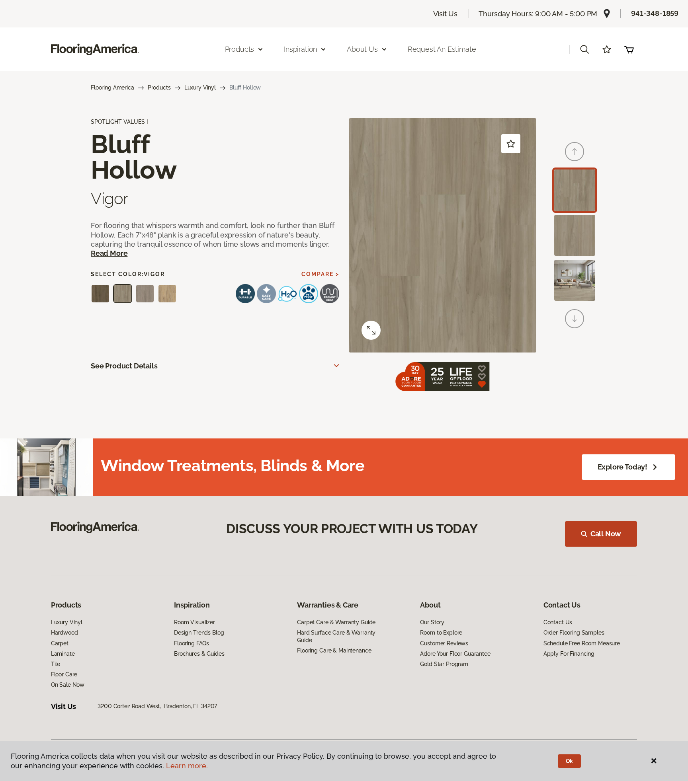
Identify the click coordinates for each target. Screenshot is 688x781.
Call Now (606, 534)
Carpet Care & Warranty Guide (336, 622)
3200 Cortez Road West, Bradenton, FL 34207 (157, 706)
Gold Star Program (444, 664)
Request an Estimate (442, 49)
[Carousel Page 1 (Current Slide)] (574, 189)
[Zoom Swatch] (371, 330)
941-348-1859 (654, 13)
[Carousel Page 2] (574, 235)
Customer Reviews (444, 643)
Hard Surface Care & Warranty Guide (336, 636)
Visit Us (445, 14)
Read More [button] (109, 253)
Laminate (63, 654)
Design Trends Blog (199, 632)
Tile (55, 664)
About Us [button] (362, 49)
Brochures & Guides (199, 654)
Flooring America (112, 87)
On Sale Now (67, 685)
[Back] (574, 151)
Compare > (320, 274)
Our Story (432, 622)
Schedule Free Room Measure (581, 643)
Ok (569, 761)
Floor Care (64, 674)
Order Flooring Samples (573, 632)
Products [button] (239, 49)
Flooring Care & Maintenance (334, 650)
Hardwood (64, 632)
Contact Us (558, 622)
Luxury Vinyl (200, 87)
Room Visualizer (194, 622)
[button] (584, 49)
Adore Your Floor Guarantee (455, 654)
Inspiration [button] (300, 49)
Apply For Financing (568, 654)
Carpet (59, 643)
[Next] (574, 318)
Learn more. (187, 766)
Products (159, 87)
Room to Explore (441, 632)
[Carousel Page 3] (574, 280)
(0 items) (629, 49)
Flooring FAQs (191, 643)
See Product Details (124, 366)
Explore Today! (622, 467)
